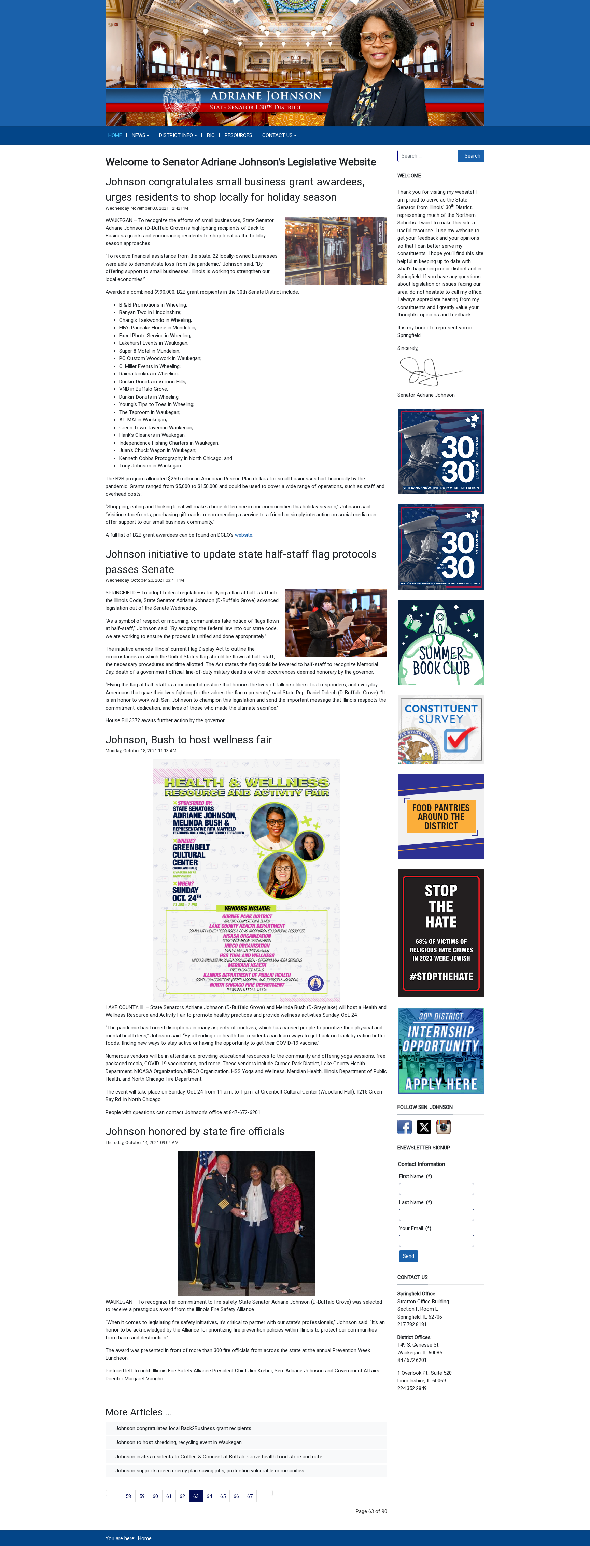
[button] (140, 135)
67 (250, 1496)
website (243, 535)
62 (182, 1496)
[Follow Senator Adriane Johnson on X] (424, 1127)
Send (408, 1256)
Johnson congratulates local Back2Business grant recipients (182, 1428)
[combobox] (427, 156)
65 (223, 1496)
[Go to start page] (110, 1493)
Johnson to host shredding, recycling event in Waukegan (178, 1442)
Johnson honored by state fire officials (195, 1131)
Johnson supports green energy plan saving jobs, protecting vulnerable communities (209, 1471)
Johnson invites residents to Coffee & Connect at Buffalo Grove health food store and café (218, 1457)
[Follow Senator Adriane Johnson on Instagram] (443, 1127)
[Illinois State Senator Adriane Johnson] (295, 62)
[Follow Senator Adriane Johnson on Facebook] (404, 1127)
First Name (415, 1176)
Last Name (415, 1202)
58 (128, 1496)
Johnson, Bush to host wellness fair (189, 739)
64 (209, 1496)
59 (142, 1496)
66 (236, 1496)
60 (155, 1496)
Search (472, 156)
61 (169, 1496)
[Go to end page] (269, 1493)
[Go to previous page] (118, 1493)
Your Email (415, 1228)
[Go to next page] (260, 1493)
